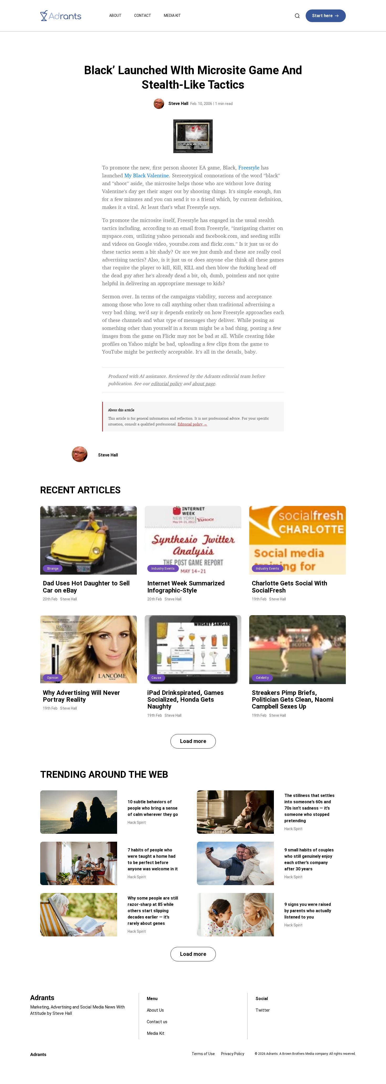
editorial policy (166, 383)
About (115, 15)
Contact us (157, 1021)
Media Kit (172, 15)
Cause (156, 678)
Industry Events (163, 568)
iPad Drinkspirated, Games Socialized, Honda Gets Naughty (185, 699)
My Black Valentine (146, 175)
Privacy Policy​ (232, 1054)
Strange (52, 568)
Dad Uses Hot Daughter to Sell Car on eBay (86, 587)
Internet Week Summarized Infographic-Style (186, 587)
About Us (155, 1010)
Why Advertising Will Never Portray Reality (81, 696)
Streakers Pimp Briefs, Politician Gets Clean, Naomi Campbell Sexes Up (292, 699)
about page (203, 383)
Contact (142, 15)
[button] (193, 741)
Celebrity (262, 678)
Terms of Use (203, 1054)
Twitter (262, 1010)
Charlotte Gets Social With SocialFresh (289, 587)
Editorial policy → (192, 424)
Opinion (52, 678)
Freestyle (248, 167)
